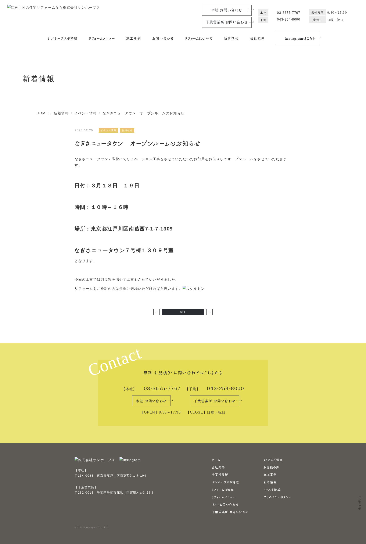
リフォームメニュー (223, 497)
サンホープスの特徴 (62, 38)
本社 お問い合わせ (225, 504)
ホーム (216, 460)
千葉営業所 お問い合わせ (230, 512)
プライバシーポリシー (277, 497)
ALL (183, 312)
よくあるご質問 (273, 460)
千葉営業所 (220, 474)
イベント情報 (272, 489)
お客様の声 (271, 467)
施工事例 (270, 474)
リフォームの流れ (223, 489)
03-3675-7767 (288, 12)
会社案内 (218, 467)
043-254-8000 (288, 19)
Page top (360, 503)
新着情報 (231, 38)
